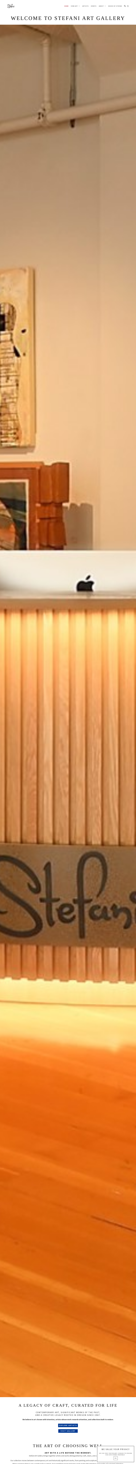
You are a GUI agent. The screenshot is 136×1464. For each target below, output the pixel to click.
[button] (75, 6)
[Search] (125, 6)
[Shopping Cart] (128, 6)
